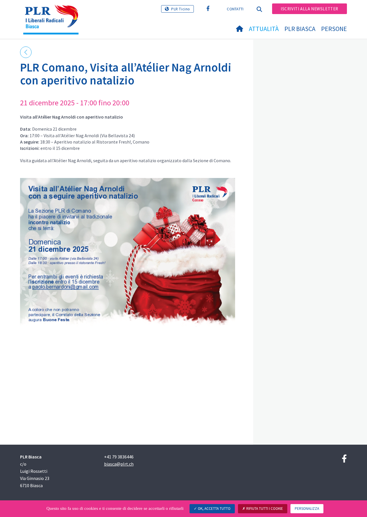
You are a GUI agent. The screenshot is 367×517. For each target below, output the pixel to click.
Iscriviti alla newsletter (309, 8)
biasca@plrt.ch (119, 464)
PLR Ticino (180, 8)
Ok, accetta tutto (214, 508)
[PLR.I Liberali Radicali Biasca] (53, 12)
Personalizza (307, 508)
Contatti (235, 8)
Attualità (264, 29)
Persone (334, 29)
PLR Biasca (299, 29)
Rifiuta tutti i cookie (264, 508)
